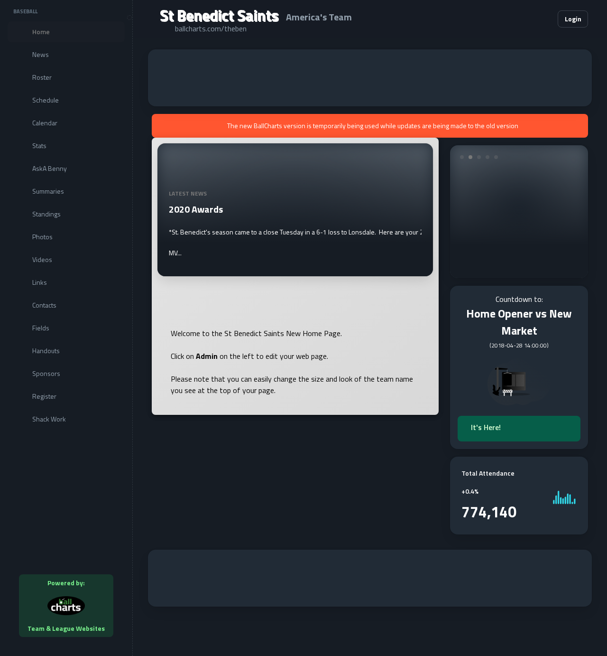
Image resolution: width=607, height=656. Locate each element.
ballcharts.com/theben (211, 28)
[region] (66, 328)
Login (573, 19)
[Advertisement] (370, 77)
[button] (521, 18)
